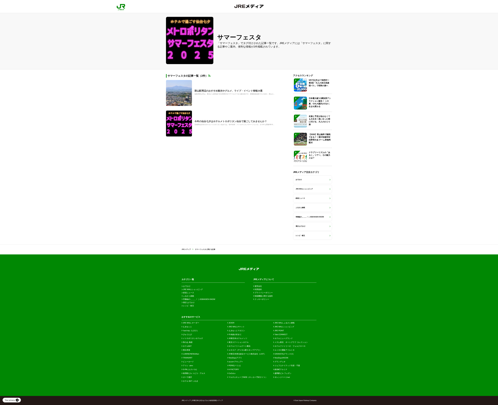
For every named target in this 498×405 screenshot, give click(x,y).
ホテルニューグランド (283, 338)
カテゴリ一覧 (188, 279)
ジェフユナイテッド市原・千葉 (287, 365)
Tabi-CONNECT (281, 334)
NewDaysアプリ (235, 357)
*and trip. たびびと (190, 330)
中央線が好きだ (234, 334)
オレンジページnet (282, 377)
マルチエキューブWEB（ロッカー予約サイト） (247, 377)
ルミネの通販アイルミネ (284, 350)
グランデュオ (279, 361)
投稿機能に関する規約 (263, 296)
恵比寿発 (186, 350)
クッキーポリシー (261, 299)
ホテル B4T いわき (190, 381)
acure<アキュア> (235, 361)
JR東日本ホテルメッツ (237, 338)
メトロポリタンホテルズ (192, 338)
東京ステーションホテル (238, 342)
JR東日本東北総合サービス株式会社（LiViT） (247, 354)
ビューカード (188, 361)
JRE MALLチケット (236, 326)
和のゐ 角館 (187, 342)
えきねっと (187, 326)
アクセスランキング (303, 75)
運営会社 (258, 286)
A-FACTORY (233, 369)
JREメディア (186, 249)
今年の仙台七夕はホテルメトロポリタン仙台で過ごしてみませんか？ (231, 121)
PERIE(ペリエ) (234, 365)
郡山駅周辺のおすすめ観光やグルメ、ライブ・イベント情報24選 (228, 90)
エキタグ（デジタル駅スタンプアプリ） (244, 350)
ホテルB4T (187, 346)
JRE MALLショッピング (284, 326)
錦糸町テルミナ (280, 369)
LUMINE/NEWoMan (190, 354)
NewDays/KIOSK (281, 357)
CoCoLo (231, 373)
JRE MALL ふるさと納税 (284, 322)
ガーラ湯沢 (187, 377)
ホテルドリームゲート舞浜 (239, 346)
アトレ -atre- (187, 365)
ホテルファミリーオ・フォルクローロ (289, 346)
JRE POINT (279, 330)
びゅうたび (187, 334)
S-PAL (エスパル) (189, 369)
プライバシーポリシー (263, 293)
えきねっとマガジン (236, 330)
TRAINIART (187, 357)
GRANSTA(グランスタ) (283, 354)
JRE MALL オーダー (190, 322)
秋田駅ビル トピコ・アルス (193, 373)
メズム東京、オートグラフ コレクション (291, 342)
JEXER (231, 322)
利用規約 (258, 289)
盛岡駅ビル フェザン (282, 373)
